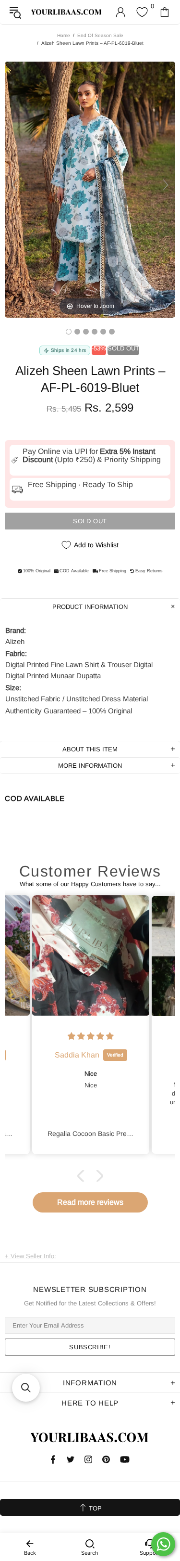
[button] (82, 1176)
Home (63, 35)
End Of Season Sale (100, 35)
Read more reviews (90, 1202)
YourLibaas (67, 12)
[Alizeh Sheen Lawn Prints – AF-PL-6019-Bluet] (69, 332)
